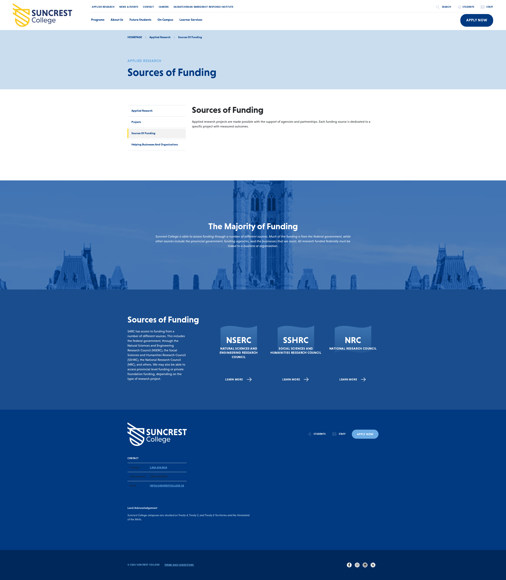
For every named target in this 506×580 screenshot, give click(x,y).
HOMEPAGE (134, 37)
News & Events (128, 7)
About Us (117, 19)
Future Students (140, 19)
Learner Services (190, 19)
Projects (136, 122)
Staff (489, 7)
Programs (97, 19)
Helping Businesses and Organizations (154, 144)
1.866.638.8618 (158, 467)
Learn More (234, 379)
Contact (148, 7)
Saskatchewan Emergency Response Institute (203, 7)
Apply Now (476, 20)
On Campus (165, 19)
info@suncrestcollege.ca (167, 485)
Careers (164, 7)
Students (468, 7)
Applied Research (103, 7)
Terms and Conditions (179, 565)
